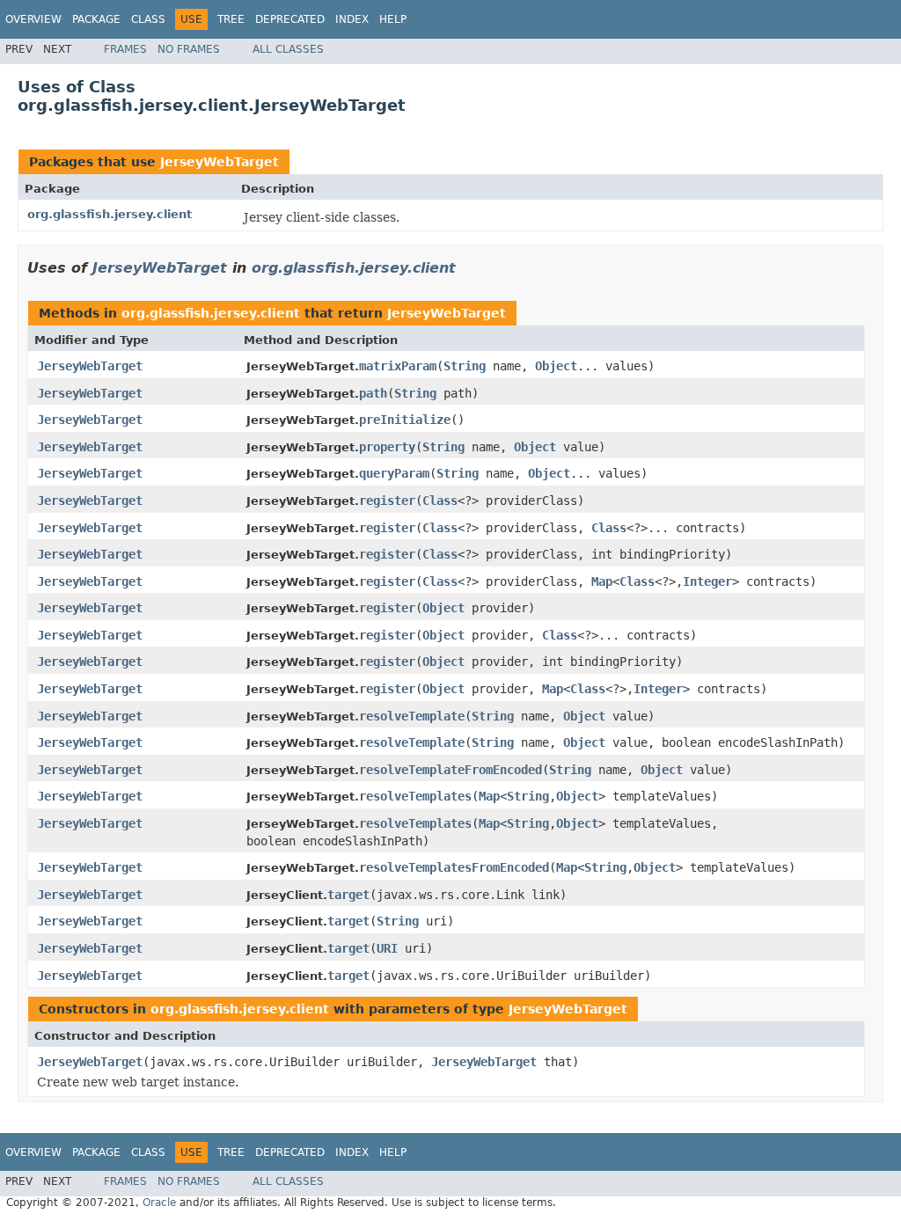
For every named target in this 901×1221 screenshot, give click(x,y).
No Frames (188, 49)
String (464, 366)
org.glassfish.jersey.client (109, 214)
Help (393, 19)
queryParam (394, 473)
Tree (231, 19)
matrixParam (397, 366)
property (387, 447)
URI (387, 948)
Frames (125, 49)
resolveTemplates (415, 796)
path (373, 393)
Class (148, 19)
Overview (33, 19)
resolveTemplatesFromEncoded (454, 867)
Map (601, 581)
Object (556, 366)
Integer (707, 581)
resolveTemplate (412, 716)
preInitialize (404, 420)
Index (352, 19)
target (348, 895)
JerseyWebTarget (219, 162)
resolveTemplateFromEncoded (450, 770)
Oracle (159, 1202)
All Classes (288, 49)
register (387, 501)
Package (96, 19)
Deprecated (290, 19)
